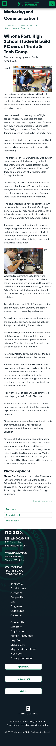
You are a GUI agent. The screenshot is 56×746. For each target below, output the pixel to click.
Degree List (17, 597)
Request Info (23, 679)
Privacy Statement (21, 658)
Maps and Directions (23, 649)
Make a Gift (17, 644)
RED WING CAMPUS (17, 538)
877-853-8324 (14, 574)
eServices (16, 592)
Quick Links (17, 610)
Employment (18, 631)
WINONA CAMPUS (16, 552)
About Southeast (18, 25)
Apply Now (23, 666)
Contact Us (17, 622)
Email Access (18, 588)
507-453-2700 (14, 570)
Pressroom (11, 509)
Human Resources (21, 635)
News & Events (13, 515)
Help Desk (16, 640)
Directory (16, 626)
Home (7, 25)
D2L (12, 601)
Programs (16, 606)
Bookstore (16, 583)
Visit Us (23, 691)
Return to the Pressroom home (42, 501)
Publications (12, 520)
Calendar (16, 615)
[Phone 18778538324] (52, 3)
